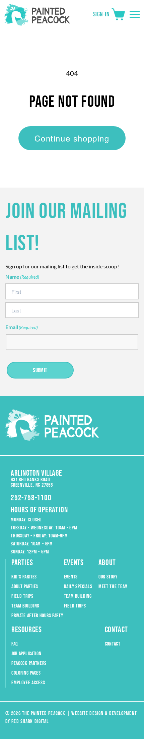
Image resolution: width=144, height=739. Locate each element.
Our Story (108, 577)
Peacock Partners (29, 663)
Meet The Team (113, 586)
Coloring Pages (26, 673)
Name (22, 276)
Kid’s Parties (24, 577)
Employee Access (28, 683)
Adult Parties (24, 586)
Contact (113, 644)
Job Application (26, 654)
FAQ (14, 644)
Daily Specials (78, 586)
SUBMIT (40, 370)
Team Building (25, 606)
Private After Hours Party (37, 615)
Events (71, 577)
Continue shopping (71, 138)
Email (21, 327)
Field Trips (22, 596)
